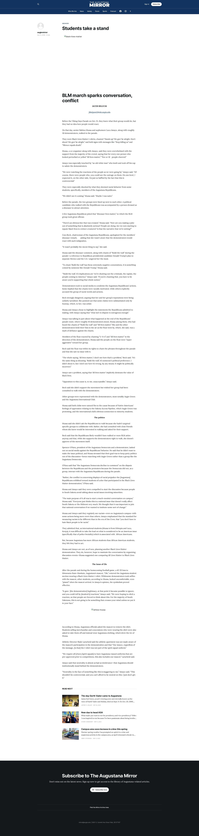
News (82, 11)
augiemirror (42, 32)
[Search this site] (38, 4)
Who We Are (72, 11)
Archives (65, 23)
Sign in (146, 4)
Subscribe (156, 4)
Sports (105, 11)
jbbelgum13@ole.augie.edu (99, 112)
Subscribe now (101, 790)
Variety (89, 11)
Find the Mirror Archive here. (99, 807)
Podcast (113, 11)
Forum (97, 11)
